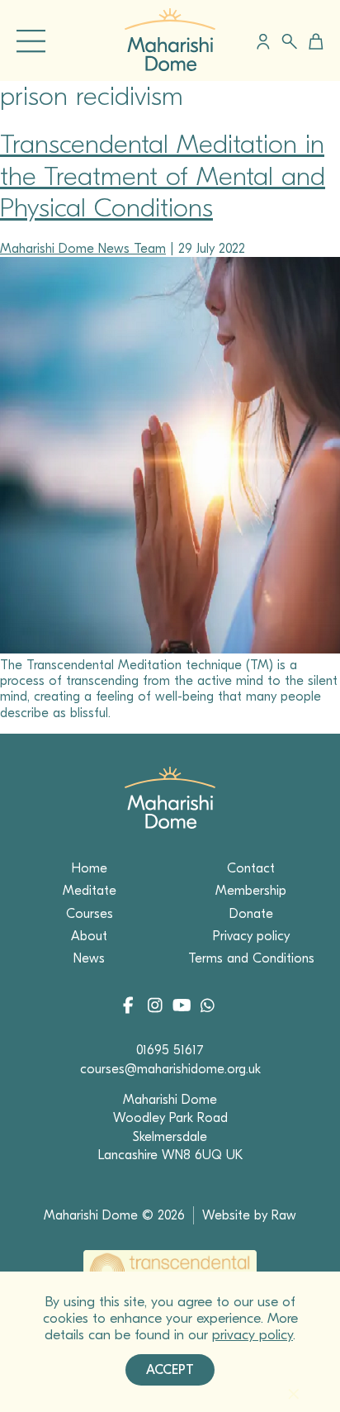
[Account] (263, 41)
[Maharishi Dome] (170, 66)
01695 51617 (170, 1050)
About (89, 936)
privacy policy (252, 1335)
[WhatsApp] (207, 1007)
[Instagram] (158, 1007)
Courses (89, 913)
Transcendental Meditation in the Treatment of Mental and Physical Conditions (162, 176)
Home (89, 868)
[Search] (289, 42)
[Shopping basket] (313, 41)
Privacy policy (251, 936)
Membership (250, 890)
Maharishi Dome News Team (83, 248)
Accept (170, 1369)
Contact (251, 868)
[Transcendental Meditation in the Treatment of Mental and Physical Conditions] (170, 649)
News (89, 958)
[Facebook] (133, 1007)
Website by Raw (249, 1215)
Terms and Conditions (251, 958)
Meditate (89, 890)
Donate (251, 913)
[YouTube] (182, 1007)
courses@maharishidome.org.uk (170, 1069)
